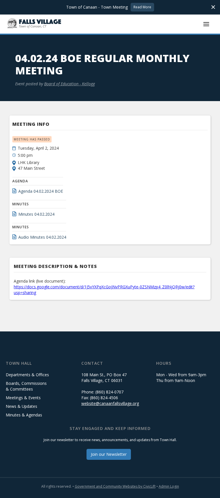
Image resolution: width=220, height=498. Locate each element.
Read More (142, 7)
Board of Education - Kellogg (69, 83)
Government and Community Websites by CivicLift (115, 486)
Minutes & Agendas (24, 415)
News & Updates (21, 406)
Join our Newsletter (109, 454)
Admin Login (169, 486)
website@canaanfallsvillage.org (110, 403)
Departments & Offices (27, 374)
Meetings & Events (23, 397)
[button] (206, 24)
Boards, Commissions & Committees (26, 386)
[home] (34, 24)
